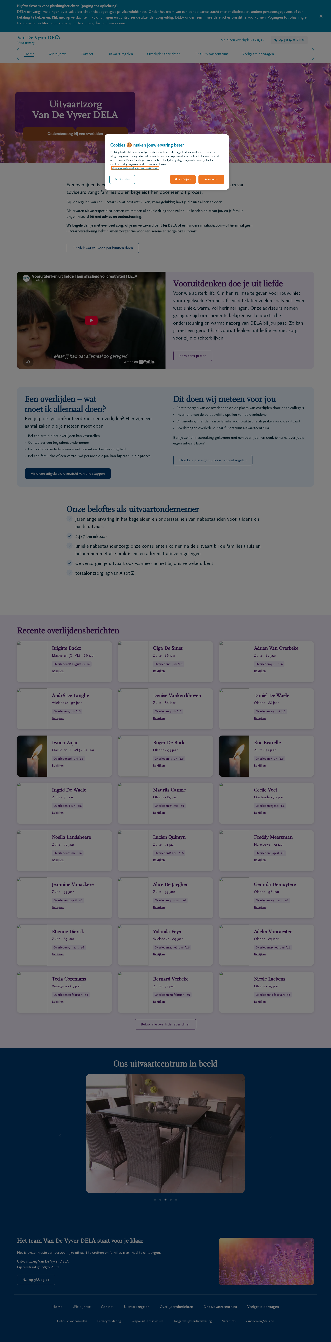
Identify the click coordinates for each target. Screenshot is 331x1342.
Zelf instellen (122, 179)
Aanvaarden (211, 179)
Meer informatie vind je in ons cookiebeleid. (135, 168)
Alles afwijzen (183, 179)
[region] (167, 162)
